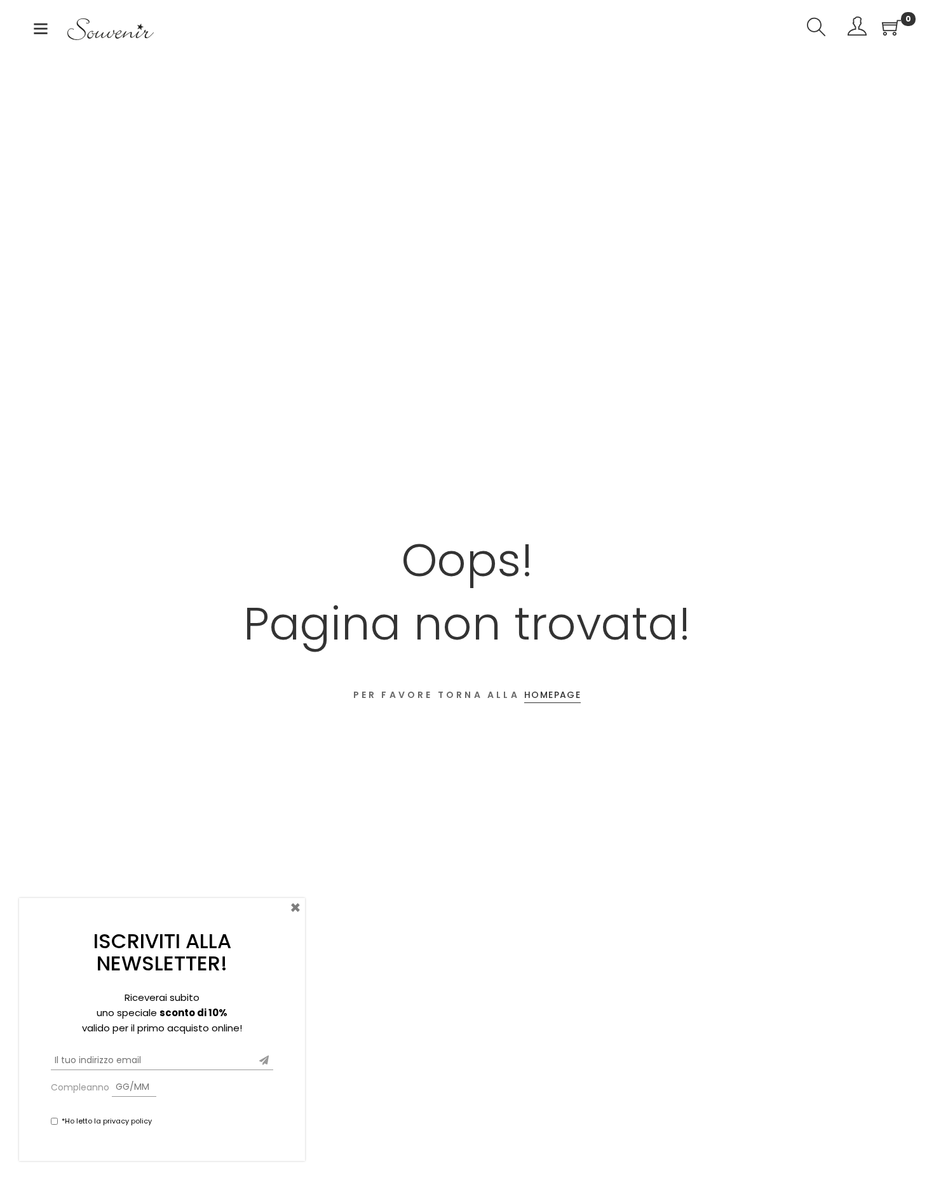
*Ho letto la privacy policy (107, 1120)
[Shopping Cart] (891, 29)
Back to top (910, 1146)
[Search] (816, 29)
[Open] (40, 31)
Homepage (552, 694)
